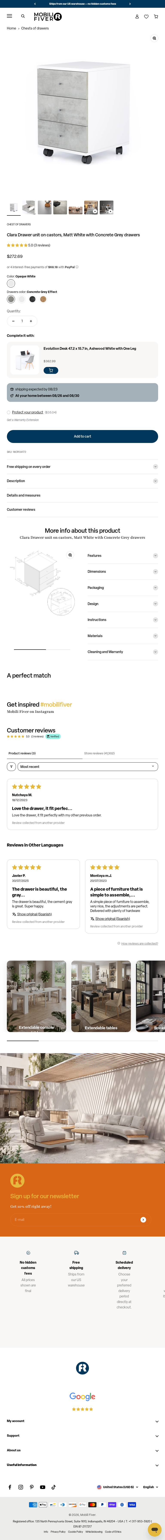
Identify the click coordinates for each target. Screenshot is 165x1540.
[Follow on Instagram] (21, 1487)
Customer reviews (21, 509)
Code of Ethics (113, 1532)
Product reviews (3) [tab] (22, 753)
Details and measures (23, 495)
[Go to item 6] (91, 208)
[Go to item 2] (29, 208)
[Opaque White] (11, 283)
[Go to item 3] (45, 208)
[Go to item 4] (60, 208)
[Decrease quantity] (13, 321)
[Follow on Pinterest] (32, 1487)
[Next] (130, 4)
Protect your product (27, 412)
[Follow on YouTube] (43, 1487)
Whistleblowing (94, 1532)
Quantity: (14, 311)
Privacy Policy (58, 1532)
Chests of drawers (35, 28)
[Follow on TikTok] (54, 1487)
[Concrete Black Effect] (32, 299)
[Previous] (35, 4)
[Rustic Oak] (43, 299)
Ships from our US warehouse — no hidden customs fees (82, 4)
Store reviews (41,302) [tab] (99, 753)
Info (46, 1532)
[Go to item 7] (106, 208)
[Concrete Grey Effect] (11, 299)
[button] (17, 245)
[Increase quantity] (31, 321)
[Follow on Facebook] (10, 1487)
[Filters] (11, 766)
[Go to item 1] (14, 208)
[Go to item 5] (75, 211)
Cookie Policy (75, 1532)
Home (11, 28)
